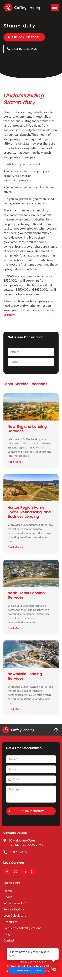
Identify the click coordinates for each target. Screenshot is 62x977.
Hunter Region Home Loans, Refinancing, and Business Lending (29, 512)
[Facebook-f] (6, 871)
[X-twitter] (15, 871)
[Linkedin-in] (24, 871)
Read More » (15, 461)
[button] (55, 7)
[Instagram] (32, 871)
